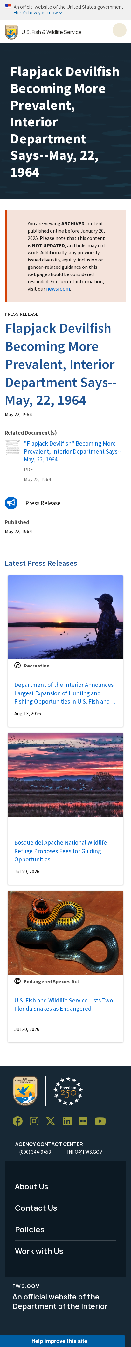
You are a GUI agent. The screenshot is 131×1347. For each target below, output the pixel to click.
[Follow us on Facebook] (19, 1121)
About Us (31, 1186)
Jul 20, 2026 (26, 1029)
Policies (30, 1229)
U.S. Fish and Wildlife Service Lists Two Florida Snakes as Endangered (63, 1004)
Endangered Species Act (51, 981)
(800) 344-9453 (35, 1152)
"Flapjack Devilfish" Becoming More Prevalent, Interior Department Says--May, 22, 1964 (72, 451)
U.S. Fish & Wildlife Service (52, 32)
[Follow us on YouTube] (102, 1121)
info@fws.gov (84, 1152)
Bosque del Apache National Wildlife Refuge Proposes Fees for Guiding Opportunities (60, 851)
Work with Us (39, 1251)
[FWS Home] (11, 32)
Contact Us (36, 1207)
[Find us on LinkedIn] (69, 1121)
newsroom (58, 288)
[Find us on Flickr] (85, 1121)
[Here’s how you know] (65, 10)
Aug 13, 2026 (27, 713)
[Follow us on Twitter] (52, 1121)
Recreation (37, 665)
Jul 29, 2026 (26, 871)
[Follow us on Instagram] (36, 1121)
